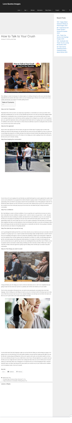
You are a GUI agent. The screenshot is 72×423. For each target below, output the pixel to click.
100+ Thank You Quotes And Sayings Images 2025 (62, 37)
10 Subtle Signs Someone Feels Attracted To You (14, 379)
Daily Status (48, 10)
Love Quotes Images (11, 4)
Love (19, 10)
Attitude (33, 10)
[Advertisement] (26, 24)
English (57, 10)
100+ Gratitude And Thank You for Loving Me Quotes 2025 (63, 42)
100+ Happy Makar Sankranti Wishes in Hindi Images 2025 (62, 23)
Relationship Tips (7, 377)
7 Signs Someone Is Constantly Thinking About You (15, 380)
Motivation (40, 10)
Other (63, 10)
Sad (25, 10)
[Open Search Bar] (70, 10)
